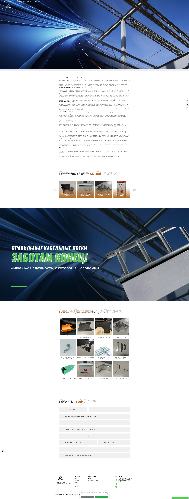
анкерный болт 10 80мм (71, 409)
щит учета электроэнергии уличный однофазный (107, 409)
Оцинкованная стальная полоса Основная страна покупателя (81, 423)
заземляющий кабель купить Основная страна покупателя (80, 429)
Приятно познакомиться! (34, 1)
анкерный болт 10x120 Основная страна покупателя (78, 455)
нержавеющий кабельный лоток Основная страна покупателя (81, 436)
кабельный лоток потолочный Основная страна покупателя (80, 416)
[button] (134, 190)
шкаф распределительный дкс (73, 442)
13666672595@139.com (20, 1)
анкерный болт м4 (109, 442)
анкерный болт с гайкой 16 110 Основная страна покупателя (80, 449)
